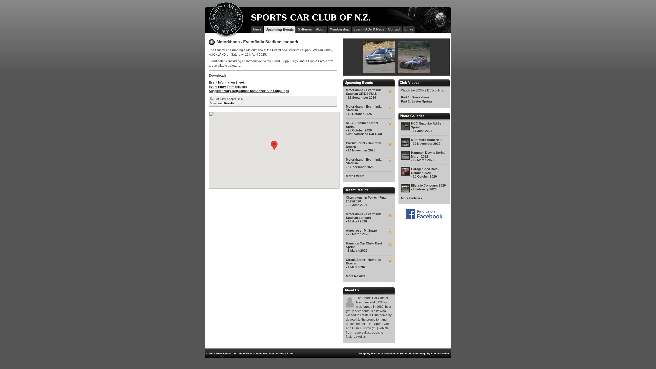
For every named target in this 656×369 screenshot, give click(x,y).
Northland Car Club (368, 134)
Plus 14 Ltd (286, 353)
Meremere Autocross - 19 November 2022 (426, 141)
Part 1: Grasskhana (415, 97)
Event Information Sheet (226, 82)
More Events (355, 176)
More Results (355, 276)
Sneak (403, 353)
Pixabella (377, 353)
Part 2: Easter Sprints (417, 101)
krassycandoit (440, 353)
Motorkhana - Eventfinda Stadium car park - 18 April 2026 (364, 217)
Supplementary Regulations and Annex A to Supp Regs (249, 91)
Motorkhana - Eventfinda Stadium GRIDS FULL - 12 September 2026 (364, 93)
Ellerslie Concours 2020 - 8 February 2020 (428, 187)
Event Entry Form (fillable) (228, 87)
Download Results (222, 103)
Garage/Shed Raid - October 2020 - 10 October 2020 (425, 172)
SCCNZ (224, 19)
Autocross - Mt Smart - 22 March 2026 (361, 232)
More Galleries (411, 198)
